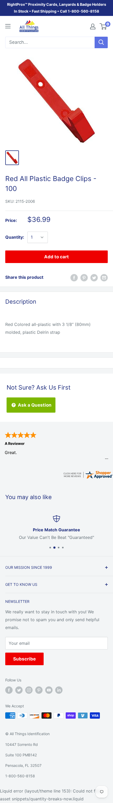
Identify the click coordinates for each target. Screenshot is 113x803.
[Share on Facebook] (74, 277)
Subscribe (24, 659)
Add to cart (56, 256)
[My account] (92, 26)
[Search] (101, 42)
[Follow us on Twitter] (19, 690)
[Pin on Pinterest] (84, 277)
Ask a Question (34, 405)
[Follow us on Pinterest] (39, 690)
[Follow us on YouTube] (49, 690)
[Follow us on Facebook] (9, 690)
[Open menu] (8, 26)
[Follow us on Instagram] (29, 690)
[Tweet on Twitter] (94, 277)
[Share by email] (104, 277)
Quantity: (14, 237)
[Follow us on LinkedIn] (59, 690)
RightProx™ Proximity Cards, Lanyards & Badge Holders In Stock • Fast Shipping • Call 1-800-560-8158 (56, 7)
